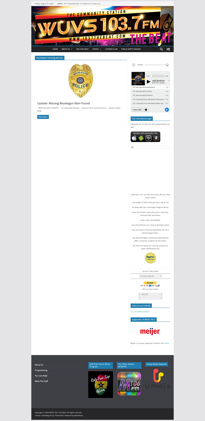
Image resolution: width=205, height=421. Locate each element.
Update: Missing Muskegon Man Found (63, 103)
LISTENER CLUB (111, 49)
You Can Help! (82, 49)
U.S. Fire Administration (140, 311)
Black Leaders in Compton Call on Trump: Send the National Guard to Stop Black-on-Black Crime (83, 3)
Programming (41, 370)
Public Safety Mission (131, 49)
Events (96, 49)
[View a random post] (168, 49)
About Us (39, 364)
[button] (71, 49)
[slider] (167, 64)
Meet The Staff (41, 381)
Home (55, 49)
